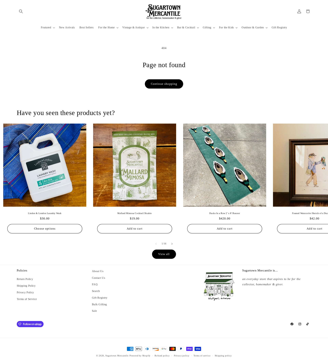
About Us (98, 271)
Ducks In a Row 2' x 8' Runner (224, 213)
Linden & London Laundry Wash (45, 213)
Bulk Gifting (99, 304)
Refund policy (162, 356)
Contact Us (98, 277)
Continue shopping (164, 83)
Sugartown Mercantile (117, 356)
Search (96, 291)
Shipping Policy (26, 285)
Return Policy (25, 279)
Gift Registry (99, 297)
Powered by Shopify (140, 356)
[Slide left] (156, 244)
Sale (94, 310)
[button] (21, 11)
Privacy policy (181, 356)
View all (164, 254)
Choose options (45, 228)
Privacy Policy (25, 292)
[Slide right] (172, 244)
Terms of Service (27, 299)
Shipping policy (223, 356)
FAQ (95, 284)
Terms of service (202, 356)
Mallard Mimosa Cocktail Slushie (135, 213)
